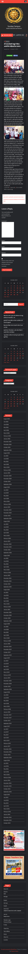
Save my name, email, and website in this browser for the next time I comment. (8, 263)
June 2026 (6, 424)
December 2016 (7, 749)
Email (3, 246)
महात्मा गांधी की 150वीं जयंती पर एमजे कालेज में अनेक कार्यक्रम (13, 197)
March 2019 (7, 672)
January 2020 (7, 643)
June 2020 (6, 629)
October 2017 (7, 720)
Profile (5, 924)
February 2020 (7, 640)
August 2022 (7, 555)
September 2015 (8, 791)
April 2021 (6, 601)
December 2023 (7, 510)
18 (20, 290)
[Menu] (2, 1)
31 (17, 294)
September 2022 (8, 552)
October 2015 (7, 789)
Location (6, 939)
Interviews (6, 908)
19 (23, 290)
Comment (4, 221)
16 (14, 290)
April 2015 (6, 806)
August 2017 (7, 726)
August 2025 (7, 453)
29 (11, 294)
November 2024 (8, 478)
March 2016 (7, 774)
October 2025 (7, 447)
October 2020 (7, 618)
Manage (5, 896)
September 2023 (8, 518)
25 (20, 292)
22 (11, 292)
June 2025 (6, 458)
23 (14, 292)
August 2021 (7, 589)
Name (3, 240)
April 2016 (6, 771)
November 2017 (8, 717)
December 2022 (7, 544)
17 (17, 290)
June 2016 (6, 766)
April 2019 (6, 669)
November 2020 (8, 615)
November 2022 (8, 547)
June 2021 (6, 595)
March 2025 (7, 467)
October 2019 (7, 652)
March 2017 (7, 740)
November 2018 (8, 683)
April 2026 (6, 430)
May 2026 (6, 427)
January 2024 (7, 507)
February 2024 (7, 504)
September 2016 (8, 757)
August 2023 (7, 521)
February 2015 (7, 811)
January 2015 (7, 814)
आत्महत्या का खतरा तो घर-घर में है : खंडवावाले (12, 910)
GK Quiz (6, 903)
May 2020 (6, 632)
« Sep (5, 296)
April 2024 (6, 498)
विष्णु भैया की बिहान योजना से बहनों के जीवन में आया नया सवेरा (13, 326)
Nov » (8, 296)
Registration (7, 916)
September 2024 (8, 484)
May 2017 (6, 734)
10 (17, 288)
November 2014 (8, 820)
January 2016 (7, 780)
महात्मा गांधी (12, 187)
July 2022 (6, 558)
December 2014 (7, 817)
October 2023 (7, 515)
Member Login (7, 920)
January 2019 (7, 677)
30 (14, 294)
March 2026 (7, 433)
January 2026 (7, 438)
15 (11, 290)
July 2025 (6, 455)
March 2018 (7, 706)
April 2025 (6, 464)
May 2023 (6, 529)
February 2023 (7, 538)
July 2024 (6, 490)
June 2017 (6, 732)
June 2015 (6, 800)
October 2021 (7, 584)
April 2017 (6, 737)
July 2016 (6, 763)
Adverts (5, 891)
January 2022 (7, 575)
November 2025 (8, 444)
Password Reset (7, 922)
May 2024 (6, 495)
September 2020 (8, 621)
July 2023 (6, 524)
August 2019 (7, 658)
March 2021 (7, 603)
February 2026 (7, 436)
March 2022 (7, 569)
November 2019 (8, 649)
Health (5, 906)
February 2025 (7, 470)
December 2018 (7, 680)
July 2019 (6, 660)
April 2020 (6, 635)
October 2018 (7, 686)
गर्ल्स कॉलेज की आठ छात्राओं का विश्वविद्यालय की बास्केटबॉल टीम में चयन (14, 200)
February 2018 (7, 709)
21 (8, 292)
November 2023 (8, 512)
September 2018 (8, 689)
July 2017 (6, 729)
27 (5, 294)
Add (5, 893)
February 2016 (7, 777)
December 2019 (7, 646)
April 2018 (6, 703)
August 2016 (7, 760)
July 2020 (6, 626)
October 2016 (7, 754)
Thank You (6, 928)
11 (20, 288)
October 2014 (7, 823)
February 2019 (7, 675)
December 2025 (7, 441)
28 (8, 294)
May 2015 (6, 803)
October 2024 (7, 481)
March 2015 (7, 808)
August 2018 (7, 692)
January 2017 (7, 746)
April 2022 (6, 566)
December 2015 (7, 783)
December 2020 (7, 612)
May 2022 (6, 564)
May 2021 (6, 598)
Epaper (5, 900)
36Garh (7, 41)
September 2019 (8, 655)
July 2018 (6, 695)
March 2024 (7, 501)
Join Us (5, 914)
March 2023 (7, 535)
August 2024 (7, 487)
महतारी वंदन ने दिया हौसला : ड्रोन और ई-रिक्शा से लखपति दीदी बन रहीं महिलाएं (13, 331)
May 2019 (6, 666)
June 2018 (6, 697)
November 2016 (8, 752)
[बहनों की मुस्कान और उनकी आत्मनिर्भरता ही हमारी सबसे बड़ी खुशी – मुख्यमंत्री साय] (20, 35)
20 (5, 292)
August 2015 (7, 794)
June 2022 (6, 561)
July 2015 (6, 797)
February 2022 (7, 572)
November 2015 (8, 786)
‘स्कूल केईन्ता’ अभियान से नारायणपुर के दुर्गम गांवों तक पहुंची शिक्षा (14, 336)
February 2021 (7, 606)
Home (5, 934)
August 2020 (7, 623)
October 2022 (7, 549)
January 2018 (7, 712)
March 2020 (7, 638)
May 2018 (6, 700)
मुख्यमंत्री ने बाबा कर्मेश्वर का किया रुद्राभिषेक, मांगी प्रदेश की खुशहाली (13, 321)
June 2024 (6, 492)
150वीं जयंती (6, 187)
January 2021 (7, 609)
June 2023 (6, 527)
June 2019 (6, 663)
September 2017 (8, 723)
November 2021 (8, 581)
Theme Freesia (14, 951)
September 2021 (8, 586)
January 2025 (7, 473)
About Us (6, 889)
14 (8, 290)
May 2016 (6, 769)
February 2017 (7, 743)
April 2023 (6, 532)
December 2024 (7, 475)
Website (4, 252)
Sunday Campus (14, 26)
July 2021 (6, 592)
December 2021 (7, 578)
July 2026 (6, 421)
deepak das (6, 49)
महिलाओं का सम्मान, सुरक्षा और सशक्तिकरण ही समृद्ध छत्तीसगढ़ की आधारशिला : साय (13, 316)
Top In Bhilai (7, 931)
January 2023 (7, 541)
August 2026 (7, 418)
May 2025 (6, 461)
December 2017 (7, 715)
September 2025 (8, 450)
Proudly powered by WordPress (9, 949)
